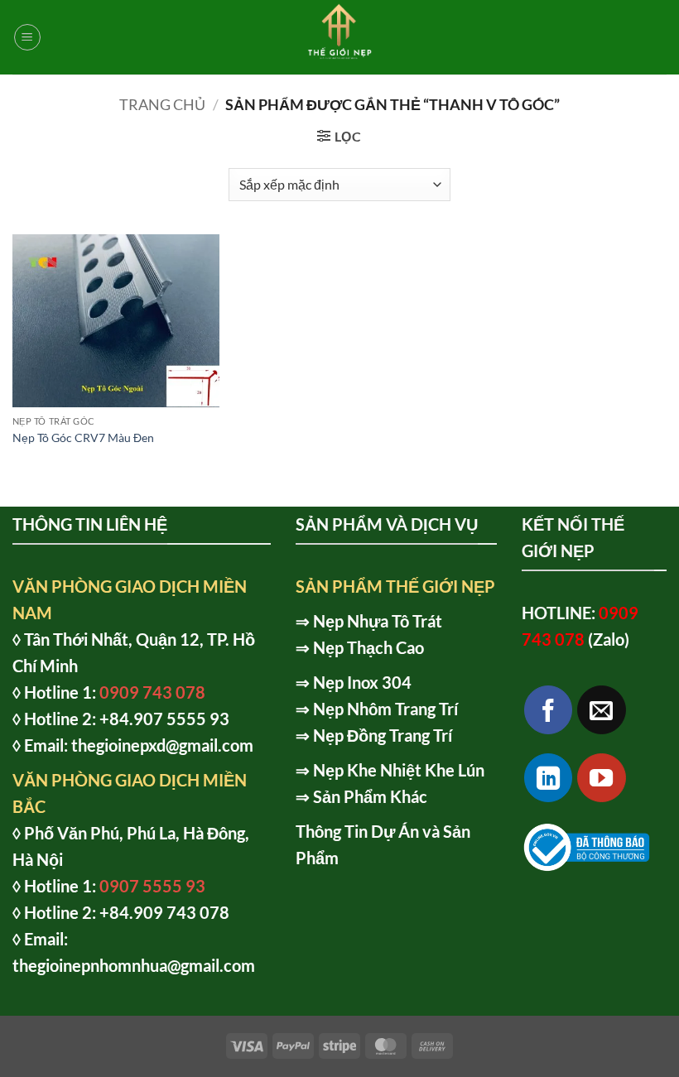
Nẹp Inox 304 (362, 682)
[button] (27, 37)
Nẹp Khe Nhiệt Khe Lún (398, 770)
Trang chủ (162, 104)
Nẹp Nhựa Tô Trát (377, 621)
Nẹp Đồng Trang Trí (382, 735)
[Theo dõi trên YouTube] (601, 777)
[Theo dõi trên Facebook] (548, 709)
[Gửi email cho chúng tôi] (601, 709)
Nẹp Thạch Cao (368, 647)
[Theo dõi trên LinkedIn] (548, 777)
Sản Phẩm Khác (370, 796)
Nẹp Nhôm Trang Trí (385, 709)
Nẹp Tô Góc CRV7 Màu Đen (83, 437)
